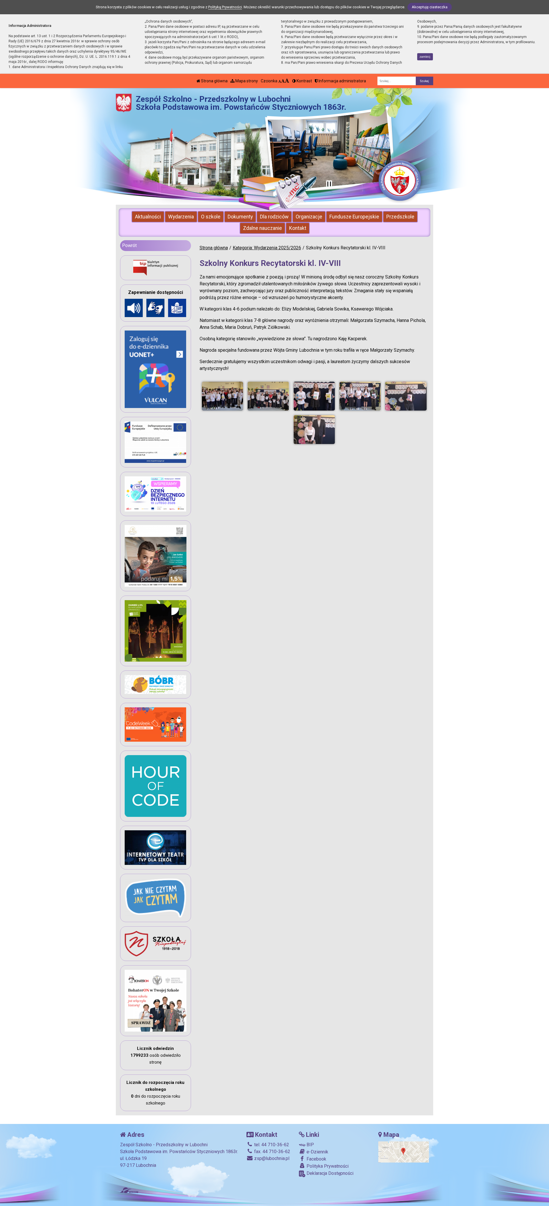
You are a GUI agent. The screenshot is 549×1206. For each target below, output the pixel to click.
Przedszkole (400, 217)
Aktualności (148, 217)
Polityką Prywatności (225, 7)
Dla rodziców (274, 217)
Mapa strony (246, 81)
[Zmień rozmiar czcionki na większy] (283, 81)
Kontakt (297, 228)
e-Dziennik (316, 1152)
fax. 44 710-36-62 (271, 1151)
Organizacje (309, 217)
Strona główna (214, 81)
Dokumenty (240, 217)
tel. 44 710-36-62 (271, 1144)
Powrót (129, 245)
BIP (309, 1144)
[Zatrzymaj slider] (329, 184)
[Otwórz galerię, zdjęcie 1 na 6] (222, 396)
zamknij (424, 56)
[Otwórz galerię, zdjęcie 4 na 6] (360, 396)
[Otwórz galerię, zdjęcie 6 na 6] (314, 429)
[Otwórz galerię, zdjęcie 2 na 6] (268, 396)
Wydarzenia (181, 217)
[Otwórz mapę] (403, 1152)
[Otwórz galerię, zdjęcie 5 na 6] (405, 396)
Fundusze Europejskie (354, 217)
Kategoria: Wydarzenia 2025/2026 (267, 247)
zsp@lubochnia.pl (271, 1158)
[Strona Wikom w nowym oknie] (129, 1190)
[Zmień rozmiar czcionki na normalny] (279, 81)
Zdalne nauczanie (262, 228)
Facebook (315, 1159)
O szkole (210, 217)
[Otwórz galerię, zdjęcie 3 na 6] (314, 396)
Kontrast (304, 81)
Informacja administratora (342, 81)
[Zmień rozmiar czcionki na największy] (287, 81)
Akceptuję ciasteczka (429, 7)
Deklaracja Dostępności (329, 1173)
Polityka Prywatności (327, 1166)
